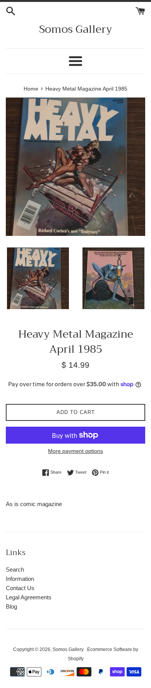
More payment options (75, 451)
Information (20, 578)
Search (15, 569)
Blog (11, 606)
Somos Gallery (75, 29)
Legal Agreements (28, 597)
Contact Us (20, 588)
